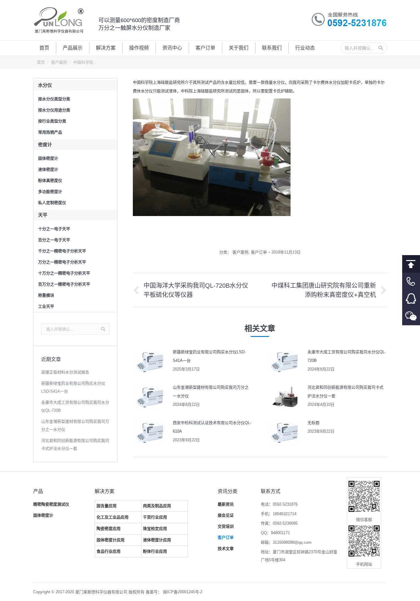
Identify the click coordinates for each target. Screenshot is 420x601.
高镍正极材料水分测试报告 (65, 372)
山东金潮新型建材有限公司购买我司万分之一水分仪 (211, 391)
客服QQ (411, 299)
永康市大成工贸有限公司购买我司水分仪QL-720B (346, 356)
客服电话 (411, 281)
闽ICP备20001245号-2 (182, 592)
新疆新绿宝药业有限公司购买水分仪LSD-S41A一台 (209, 356)
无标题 (313, 422)
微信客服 (411, 316)
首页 (41, 62)
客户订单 (259, 252)
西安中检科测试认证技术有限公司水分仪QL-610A (212, 427)
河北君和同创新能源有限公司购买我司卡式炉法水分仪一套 (345, 391)
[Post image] (150, 361)
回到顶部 (411, 264)
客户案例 (59, 62)
